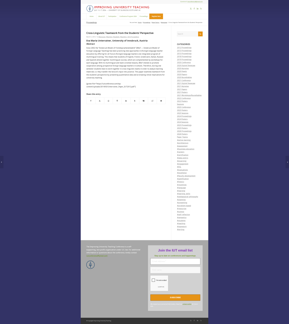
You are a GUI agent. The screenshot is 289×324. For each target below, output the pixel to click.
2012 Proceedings (133, 37)
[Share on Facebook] (90, 101)
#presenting (182, 203)
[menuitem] (91, 16)
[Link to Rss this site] (201, 8)
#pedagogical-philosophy (187, 197)
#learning (109, 37)
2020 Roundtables (184, 77)
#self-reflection (183, 215)
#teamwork (181, 227)
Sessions (180, 104)
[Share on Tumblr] (135, 101)
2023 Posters (182, 110)
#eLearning (181, 161)
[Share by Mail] (161, 101)
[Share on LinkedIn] (126, 101)
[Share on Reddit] (152, 101)
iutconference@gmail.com (195, 1)
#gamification (183, 179)
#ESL (179, 167)
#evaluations (182, 170)
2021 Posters (182, 92)
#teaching (123, 37)
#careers (180, 152)
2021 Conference (184, 80)
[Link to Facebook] (194, 8)
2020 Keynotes (183, 68)
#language (102, 37)
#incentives (181, 185)
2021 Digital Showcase (186, 83)
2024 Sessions (182, 122)
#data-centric (182, 158)
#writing (180, 229)
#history (180, 182)
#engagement (182, 164)
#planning (181, 200)
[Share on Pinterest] (117, 101)
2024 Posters (182, 119)
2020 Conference (184, 62)
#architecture (182, 143)
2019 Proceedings (184, 59)
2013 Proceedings (184, 51)
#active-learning (184, 140)
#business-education (185, 149)
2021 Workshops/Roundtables (189, 95)
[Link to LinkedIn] (197, 8)
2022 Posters (182, 101)
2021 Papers (182, 89)
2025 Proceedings (184, 125)
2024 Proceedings (184, 116)
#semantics (181, 217)
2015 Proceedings (184, 54)
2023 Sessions (182, 113)
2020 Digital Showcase (186, 65)
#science (180, 212)
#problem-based (184, 206)
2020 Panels (182, 71)
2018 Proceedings (184, 56)
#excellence (182, 173)
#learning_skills (183, 194)
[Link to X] (190, 8)
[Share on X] (99, 101)
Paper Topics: (182, 137)
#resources (181, 209)
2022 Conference (184, 98)
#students (116, 37)
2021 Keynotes (183, 86)
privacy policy (187, 304)
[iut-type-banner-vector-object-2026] (118, 8)
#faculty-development (186, 176)
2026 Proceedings (184, 131)
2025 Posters (182, 128)
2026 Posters (182, 134)
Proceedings (91, 22)
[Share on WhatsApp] (108, 101)
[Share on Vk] (143, 101)
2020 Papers (182, 74)
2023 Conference (184, 107)
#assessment (182, 146)
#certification (182, 155)
